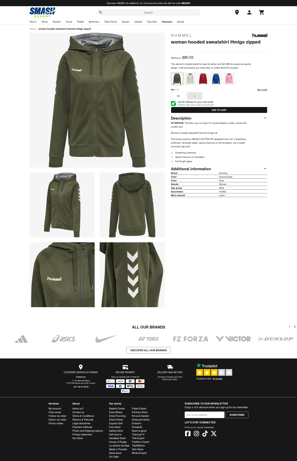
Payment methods (82, 427)
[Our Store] (237, 12)
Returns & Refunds (82, 419)
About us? (78, 408)
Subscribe (237, 415)
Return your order (169, 379)
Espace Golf (116, 423)
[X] (214, 434)
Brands (180, 21)
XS (178, 95)
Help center (55, 412)
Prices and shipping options (87, 430)
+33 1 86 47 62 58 (80, 386)
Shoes (45, 21)
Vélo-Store (137, 449)
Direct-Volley (116, 419)
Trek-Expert (138, 438)
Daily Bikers (115, 412)
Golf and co (115, 434)
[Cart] (262, 12)
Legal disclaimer (81, 423)
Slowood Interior (141, 419)
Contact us (81, 377)
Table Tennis (110, 21)
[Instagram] (196, 434)
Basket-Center (117, 408)
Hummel (181, 35)
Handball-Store (117, 438)
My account (55, 408)
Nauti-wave (115, 453)
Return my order (57, 419)
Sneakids (137, 427)
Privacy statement (82, 434)
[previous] (289, 327)
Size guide (262, 89)
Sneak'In (136, 423)
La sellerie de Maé (119, 445)
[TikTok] (205, 434)
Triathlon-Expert (140, 442)
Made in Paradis (118, 449)
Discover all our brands (148, 350)
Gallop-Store (116, 430)
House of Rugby (118, 442)
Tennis (69, 21)
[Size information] (178, 89)
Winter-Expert (139, 453)
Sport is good (139, 430)
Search (148, 12)
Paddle (80, 21)
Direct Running (117, 416)
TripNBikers (138, 445)
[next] (295, 327)
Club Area (152, 21)
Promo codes (56, 423)
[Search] (100, 12)
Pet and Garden (140, 416)
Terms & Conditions (83, 416)
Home (33, 28)
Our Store (77, 438)
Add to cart (219, 110)
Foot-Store (115, 427)
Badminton (94, 21)
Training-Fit (138, 434)
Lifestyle (138, 21)
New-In (33, 21)
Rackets (57, 21)
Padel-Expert (139, 408)
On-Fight (114, 456)
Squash (125, 21)
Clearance (167, 21)
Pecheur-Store (140, 412)
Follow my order (57, 416)
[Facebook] (188, 434)
